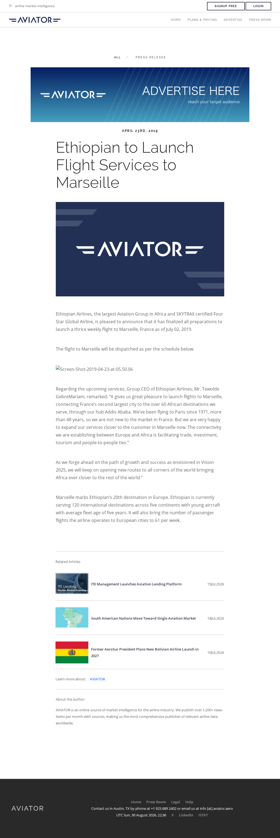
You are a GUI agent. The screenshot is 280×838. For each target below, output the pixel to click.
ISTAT (203, 815)
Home (176, 20)
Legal (175, 801)
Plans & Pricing (202, 20)
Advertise (233, 20)
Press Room (260, 20)
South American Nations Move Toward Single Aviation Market (143, 618)
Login (258, 6)
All (117, 57)
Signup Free (226, 6)
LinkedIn (186, 815)
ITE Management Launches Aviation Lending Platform (136, 584)
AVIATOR (97, 679)
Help (189, 801)
